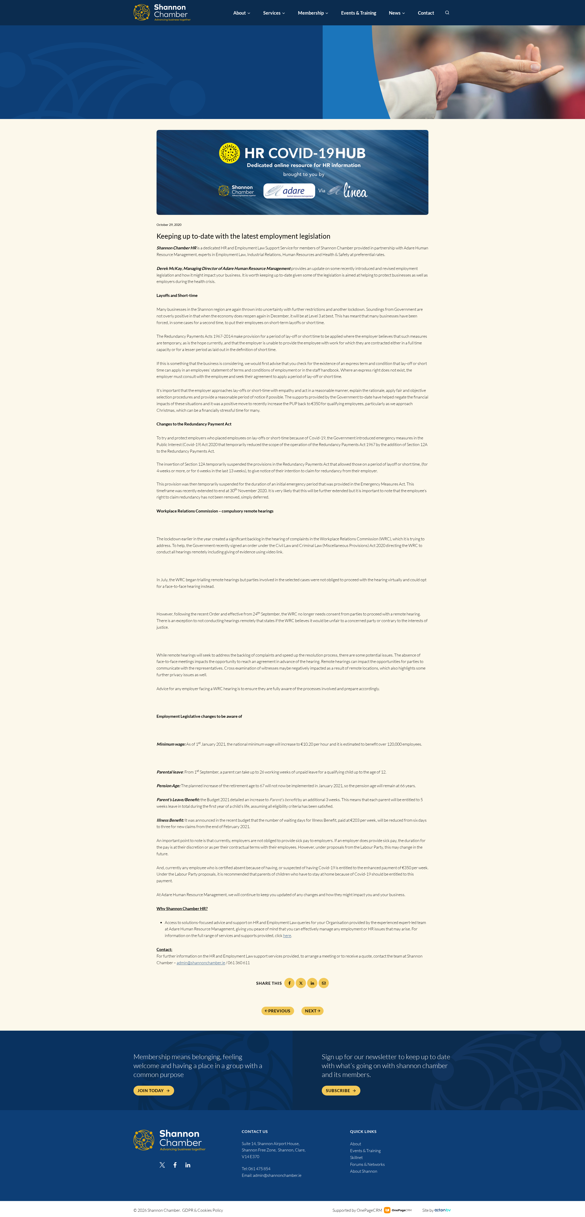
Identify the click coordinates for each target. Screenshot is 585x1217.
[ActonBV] (443, 1210)
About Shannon (363, 1171)
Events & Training (358, 13)
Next (311, 1010)
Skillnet (356, 1157)
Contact (426, 13)
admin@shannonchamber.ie (201, 962)
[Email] (324, 983)
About (355, 1143)
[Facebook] (289, 983)
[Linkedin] (188, 1165)
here (287, 935)
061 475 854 (259, 1168)
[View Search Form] (447, 12)
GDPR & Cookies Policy (202, 1210)
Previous (279, 1010)
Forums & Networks (367, 1164)
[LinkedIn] (312, 983)
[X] (301, 983)
